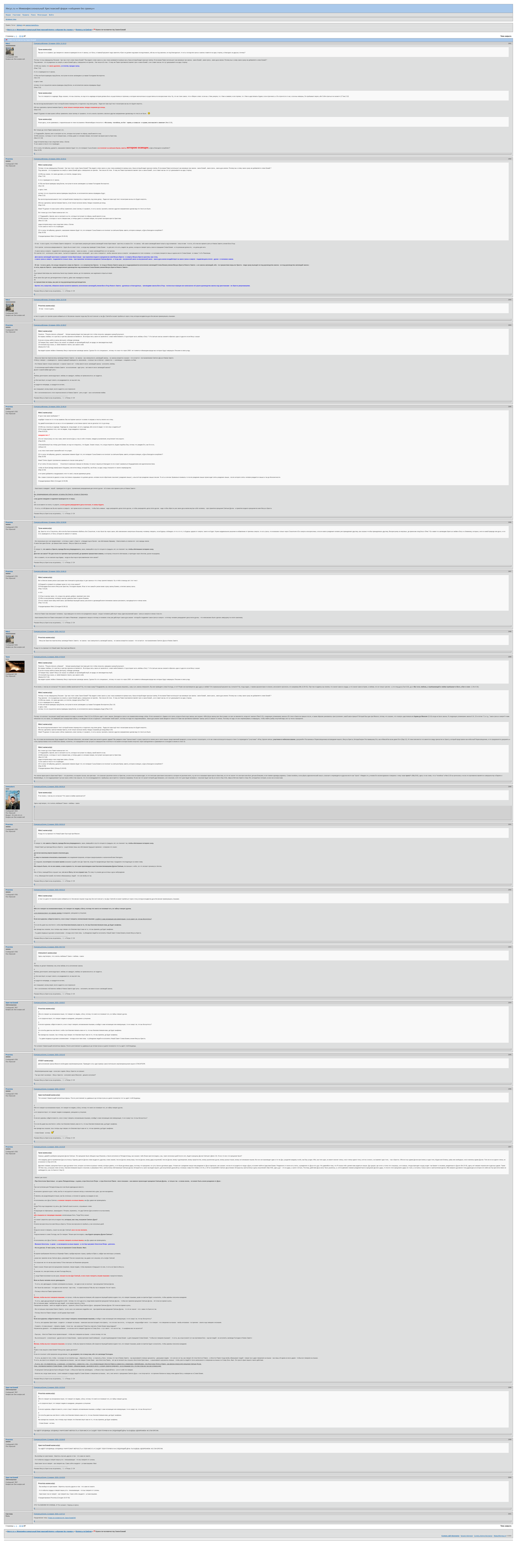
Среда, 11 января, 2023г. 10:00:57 (53, 1002)
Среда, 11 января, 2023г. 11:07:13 (53, 1514)
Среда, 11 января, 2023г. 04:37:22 (53, 631)
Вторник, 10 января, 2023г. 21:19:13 (54, 43)
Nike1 (8, 44)
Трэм (8, 657)
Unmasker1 (10, 787)
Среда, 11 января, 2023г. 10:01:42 (53, 1054)
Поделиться (38, 43)
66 (22, 36)
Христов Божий (12, 1003)
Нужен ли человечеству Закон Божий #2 (62, 1518)
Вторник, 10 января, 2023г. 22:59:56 (54, 522)
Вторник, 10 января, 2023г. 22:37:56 (54, 299)
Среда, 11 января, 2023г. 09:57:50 (53, 947)
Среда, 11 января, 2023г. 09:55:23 (53, 890)
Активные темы (11, 19)
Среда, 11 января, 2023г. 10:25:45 (53, 1387)
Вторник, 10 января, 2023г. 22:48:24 (54, 406)
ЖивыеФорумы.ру (500, 1536)
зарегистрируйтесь (32, 25)
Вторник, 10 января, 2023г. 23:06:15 (54, 571)
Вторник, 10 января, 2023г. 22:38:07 (54, 325)
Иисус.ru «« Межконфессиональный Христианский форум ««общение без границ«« (40, 30)
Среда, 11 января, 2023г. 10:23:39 (53, 1147)
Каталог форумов (467, 1536)
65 (20, 36)
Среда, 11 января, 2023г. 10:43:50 (53, 1477)
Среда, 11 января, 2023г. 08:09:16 (53, 786)
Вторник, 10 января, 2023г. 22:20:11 (54, 159)
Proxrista (9, 159)
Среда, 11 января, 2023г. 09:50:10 (53, 824)
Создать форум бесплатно (483, 1536)
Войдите (19, 25)
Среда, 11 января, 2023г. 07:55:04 (53, 657)
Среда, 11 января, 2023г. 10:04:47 (53, 1089)
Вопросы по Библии (84, 30)
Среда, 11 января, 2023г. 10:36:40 (53, 1439)
